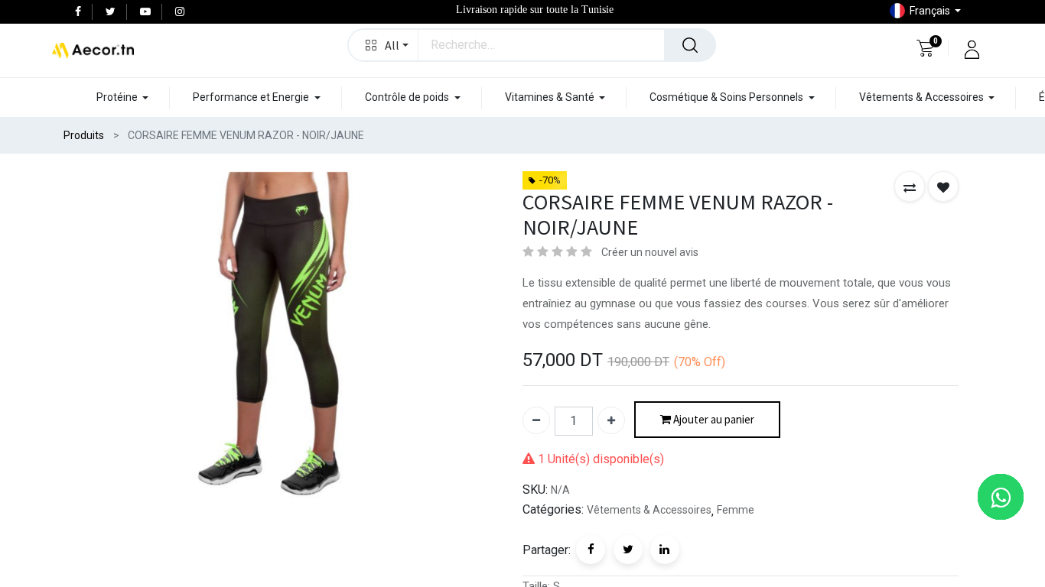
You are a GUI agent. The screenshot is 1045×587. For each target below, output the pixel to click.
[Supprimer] (536, 420)
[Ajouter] (611, 420)
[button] (383, 45)
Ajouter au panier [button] (712, 419)
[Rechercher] (690, 45)
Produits (83, 135)
